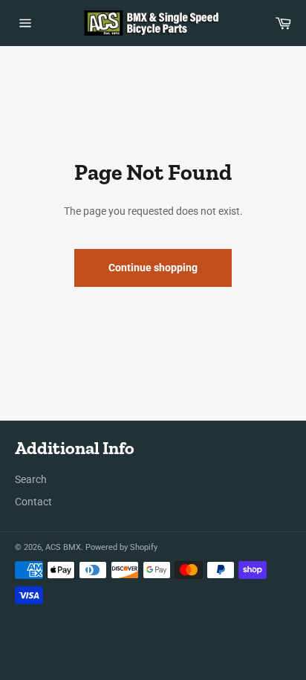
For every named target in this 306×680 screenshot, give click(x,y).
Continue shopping (153, 267)
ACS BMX (63, 547)
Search (31, 479)
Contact (33, 502)
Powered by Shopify (121, 547)
